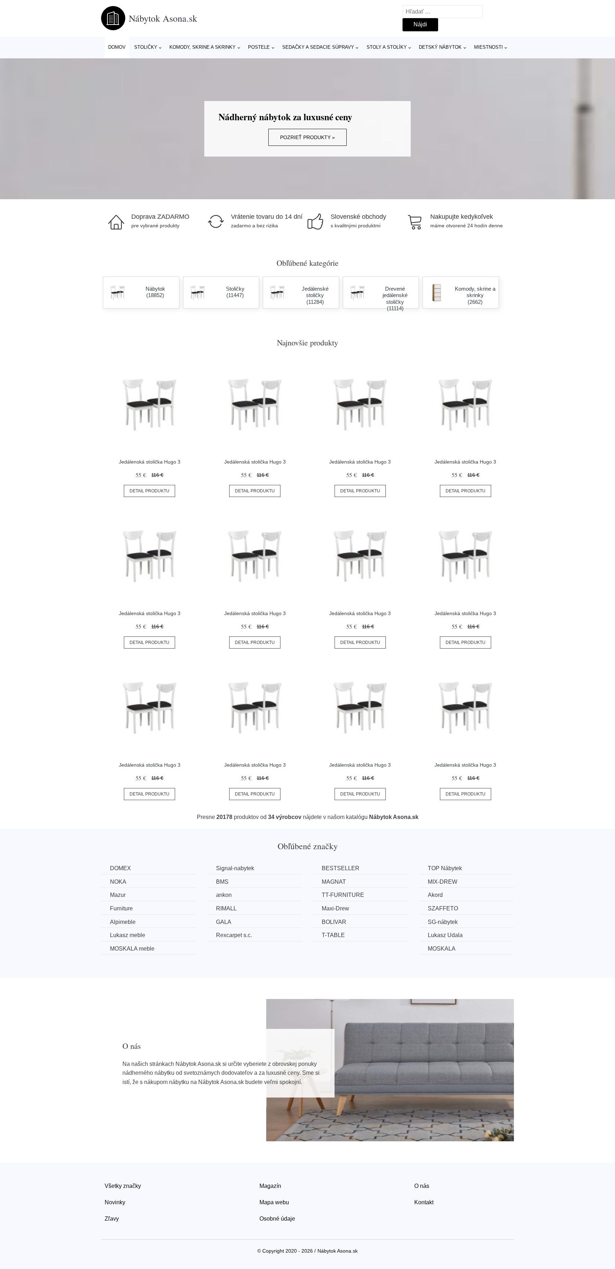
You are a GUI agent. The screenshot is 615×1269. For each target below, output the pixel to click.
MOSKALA (442, 949)
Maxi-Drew (335, 908)
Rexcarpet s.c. (234, 935)
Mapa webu (274, 1202)
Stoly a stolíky (387, 47)
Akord (435, 895)
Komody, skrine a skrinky (202, 47)
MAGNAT (334, 882)
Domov (117, 47)
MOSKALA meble (132, 949)
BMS (222, 882)
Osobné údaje (277, 1219)
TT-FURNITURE (343, 895)
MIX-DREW (442, 882)
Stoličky (145, 47)
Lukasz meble (127, 935)
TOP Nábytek (445, 868)
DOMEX (120, 868)
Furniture (121, 908)
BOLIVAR (334, 922)
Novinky (115, 1202)
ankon (224, 895)
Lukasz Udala (445, 935)
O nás (421, 1186)
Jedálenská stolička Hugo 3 (149, 462)
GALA (223, 922)
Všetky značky (123, 1186)
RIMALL (226, 908)
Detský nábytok (440, 47)
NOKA (118, 882)
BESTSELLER (340, 868)
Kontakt (423, 1202)
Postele (259, 47)
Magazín (270, 1186)
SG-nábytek (443, 922)
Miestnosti (488, 47)
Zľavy (112, 1219)
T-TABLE (333, 935)
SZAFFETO (443, 908)
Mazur (118, 895)
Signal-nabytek (235, 868)
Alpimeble (123, 922)
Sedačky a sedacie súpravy (318, 47)
